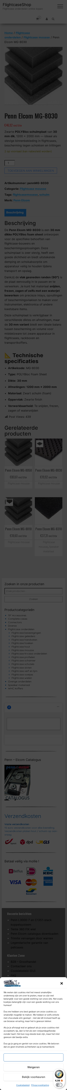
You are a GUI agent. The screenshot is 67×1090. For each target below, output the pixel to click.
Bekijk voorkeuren (33, 1077)
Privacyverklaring (40, 1085)
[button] (61, 983)
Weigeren (33, 1067)
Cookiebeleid (22, 1085)
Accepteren (33, 1057)
